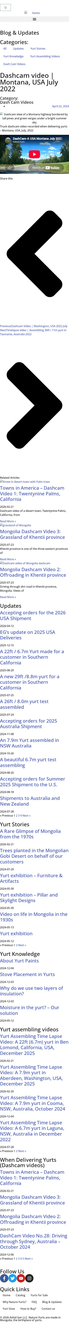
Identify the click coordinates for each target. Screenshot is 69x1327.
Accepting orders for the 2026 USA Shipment (33, 615)
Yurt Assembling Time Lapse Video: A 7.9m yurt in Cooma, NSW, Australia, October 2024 (32, 1103)
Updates (18, 48)
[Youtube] (21, 1278)
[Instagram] (29, 1278)
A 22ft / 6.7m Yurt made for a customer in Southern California (32, 657)
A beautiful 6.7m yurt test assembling (28, 762)
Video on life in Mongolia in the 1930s (33, 917)
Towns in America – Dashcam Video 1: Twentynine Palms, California (32, 493)
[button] (34, 19)
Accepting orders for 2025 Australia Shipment (28, 724)
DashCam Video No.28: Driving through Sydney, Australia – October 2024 (33, 1241)
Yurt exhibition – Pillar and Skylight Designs (29, 898)
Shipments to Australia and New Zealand (30, 801)
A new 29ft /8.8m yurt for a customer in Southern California (29, 682)
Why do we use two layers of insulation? (31, 991)
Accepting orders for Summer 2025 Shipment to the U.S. (32, 782)
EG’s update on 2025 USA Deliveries (27, 635)
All (4, 48)
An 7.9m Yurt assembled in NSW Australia (29, 743)
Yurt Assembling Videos (45, 56)
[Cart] (5, 7)
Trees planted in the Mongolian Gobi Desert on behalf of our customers (34, 856)
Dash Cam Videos (14, 64)
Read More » (8, 521)
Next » (26, 815)
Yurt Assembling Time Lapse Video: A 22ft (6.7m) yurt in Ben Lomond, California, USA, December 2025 (34, 1044)
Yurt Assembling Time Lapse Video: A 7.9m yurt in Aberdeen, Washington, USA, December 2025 (31, 1075)
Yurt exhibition (16, 933)
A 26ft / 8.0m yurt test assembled (24, 704)
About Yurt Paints (19, 960)
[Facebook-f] (4, 1278)
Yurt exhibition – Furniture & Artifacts (31, 878)
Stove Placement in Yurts (27, 974)
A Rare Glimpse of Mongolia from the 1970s (30, 834)
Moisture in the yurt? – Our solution (29, 1010)
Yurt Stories (37, 48)
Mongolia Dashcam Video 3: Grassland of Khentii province (32, 534)
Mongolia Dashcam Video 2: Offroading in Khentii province (33, 572)
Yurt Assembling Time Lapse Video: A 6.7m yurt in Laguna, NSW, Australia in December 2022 (32, 1131)
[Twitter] (12, 1278)
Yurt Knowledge (13, 56)
